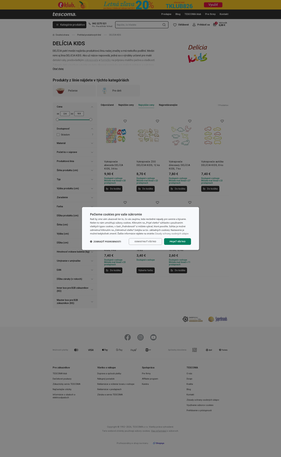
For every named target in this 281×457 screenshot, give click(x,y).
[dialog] (140, 228)
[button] (105, 241)
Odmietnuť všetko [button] (145, 241)
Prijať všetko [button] (177, 241)
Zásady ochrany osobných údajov (172, 233)
